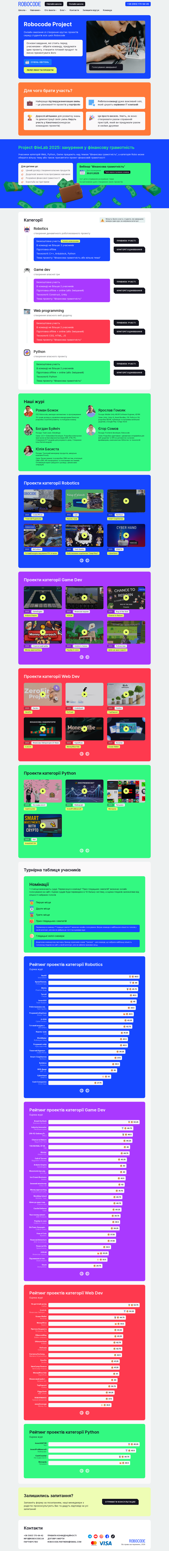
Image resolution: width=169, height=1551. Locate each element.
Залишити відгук (91, 10)
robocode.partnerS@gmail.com (64, 1542)
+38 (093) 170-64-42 (33, 1535)
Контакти (74, 10)
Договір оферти (56, 1539)
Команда (107, 10)
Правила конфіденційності (62, 1535)
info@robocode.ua (34, 1539)
